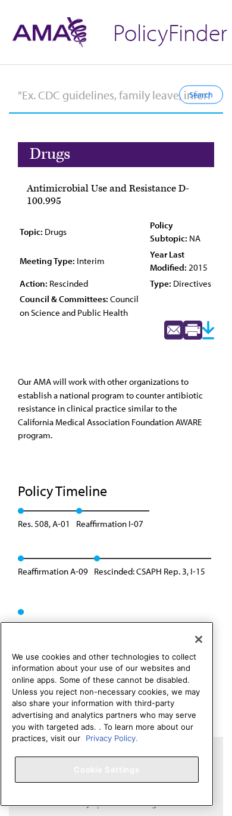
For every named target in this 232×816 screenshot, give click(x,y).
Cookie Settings (106, 769)
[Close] (199, 639)
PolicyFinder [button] (170, 32)
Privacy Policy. (112, 738)
